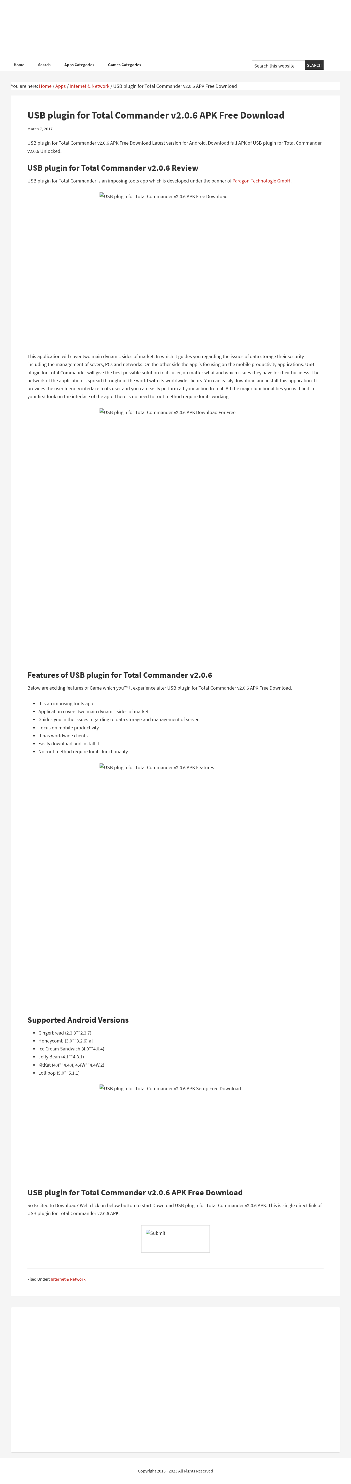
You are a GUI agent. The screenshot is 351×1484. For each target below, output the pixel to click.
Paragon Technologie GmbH (261, 181)
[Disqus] (175, 1378)
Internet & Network (68, 1279)
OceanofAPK (167, 30)
